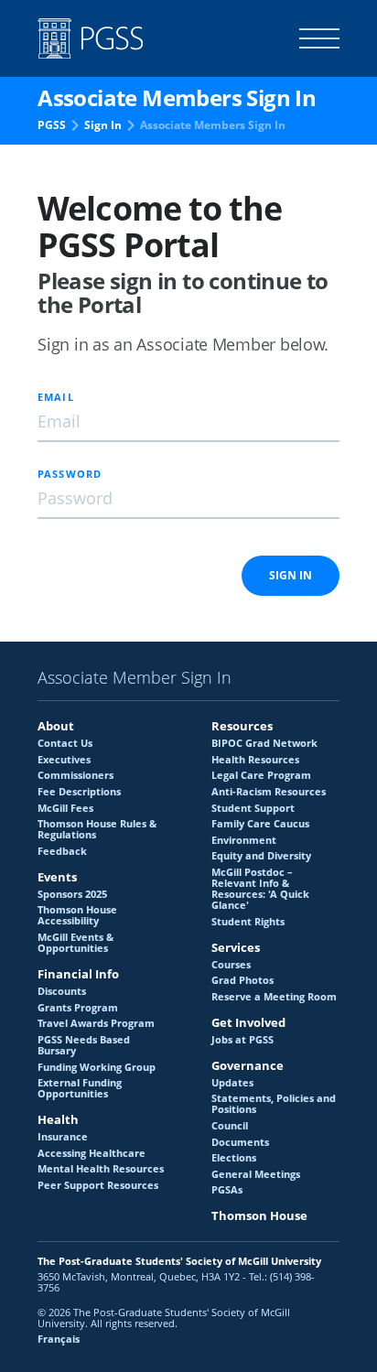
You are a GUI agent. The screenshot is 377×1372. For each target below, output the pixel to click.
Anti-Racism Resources (268, 791)
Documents (240, 1142)
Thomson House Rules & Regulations (97, 829)
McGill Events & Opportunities (75, 943)
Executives (64, 759)
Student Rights (248, 921)
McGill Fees (65, 808)
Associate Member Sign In (135, 678)
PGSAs (226, 1189)
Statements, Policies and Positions (273, 1104)
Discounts (62, 991)
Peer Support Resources (98, 1185)
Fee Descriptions (79, 791)
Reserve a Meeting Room (274, 996)
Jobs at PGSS (242, 1039)
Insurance (63, 1136)
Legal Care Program (261, 775)
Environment (243, 840)
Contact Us (65, 743)
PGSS (52, 125)
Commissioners (75, 775)
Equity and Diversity (261, 855)
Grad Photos (242, 980)
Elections (233, 1157)
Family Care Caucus (260, 823)
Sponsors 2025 (72, 894)
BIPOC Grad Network (264, 743)
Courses (231, 964)
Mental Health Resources (101, 1168)
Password (70, 474)
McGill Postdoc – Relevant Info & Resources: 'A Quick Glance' (260, 889)
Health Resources (255, 759)
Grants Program (78, 1007)
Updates (232, 1082)
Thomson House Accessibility (77, 915)
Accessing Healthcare (91, 1153)
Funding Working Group (97, 1067)
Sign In (103, 125)
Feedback (62, 851)
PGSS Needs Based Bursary (84, 1045)
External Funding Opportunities (80, 1088)
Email (56, 397)
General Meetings (255, 1174)
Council (229, 1125)
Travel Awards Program (96, 1023)
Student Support (253, 808)
